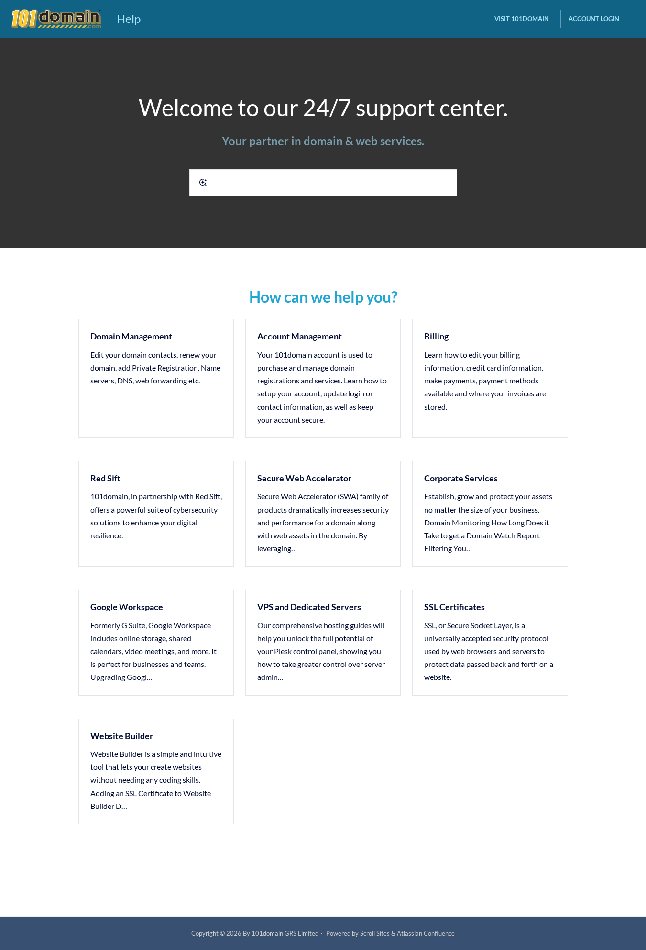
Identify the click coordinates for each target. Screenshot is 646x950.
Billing (436, 336)
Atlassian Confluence (426, 933)
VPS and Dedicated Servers (309, 606)
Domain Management (131, 336)
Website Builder (121, 736)
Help (129, 18)
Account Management (299, 336)
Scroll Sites (375, 933)
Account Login (594, 18)
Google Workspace (126, 606)
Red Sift (105, 478)
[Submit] (203, 182)
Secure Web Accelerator (304, 478)
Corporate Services (461, 478)
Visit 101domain (521, 18)
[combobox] (323, 183)
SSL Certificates (454, 606)
